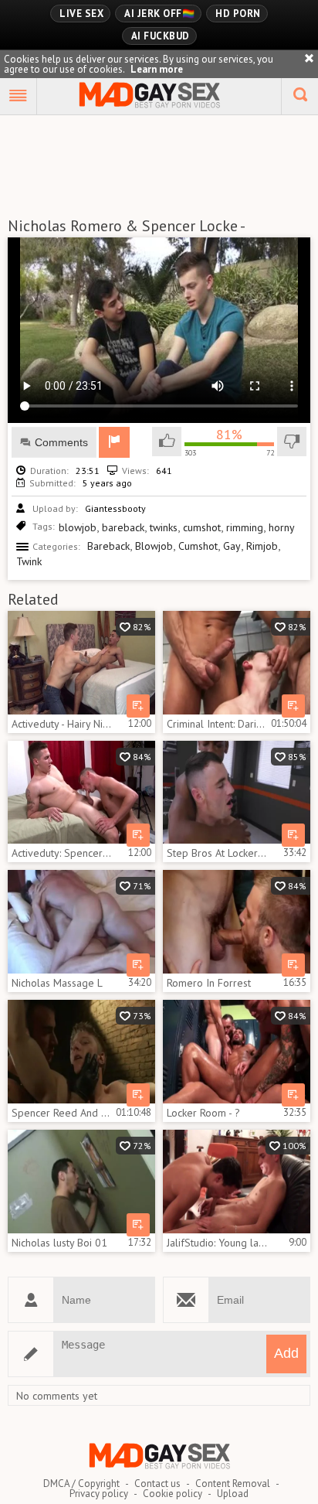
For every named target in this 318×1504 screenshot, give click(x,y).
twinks (164, 527)
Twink (29, 561)
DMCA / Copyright (81, 1483)
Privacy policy (98, 1494)
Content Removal (232, 1483)
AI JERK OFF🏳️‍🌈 (159, 13)
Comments (61, 442)
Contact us (157, 1483)
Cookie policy (172, 1494)
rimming (244, 527)
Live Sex (81, 13)
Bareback (108, 546)
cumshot (202, 527)
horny (282, 527)
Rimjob (262, 546)
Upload (233, 1494)
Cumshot (198, 546)
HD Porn (238, 13)
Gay (232, 546)
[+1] (18, 96)
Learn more (156, 69)
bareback (123, 527)
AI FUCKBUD (160, 36)
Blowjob (154, 546)
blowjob (77, 527)
